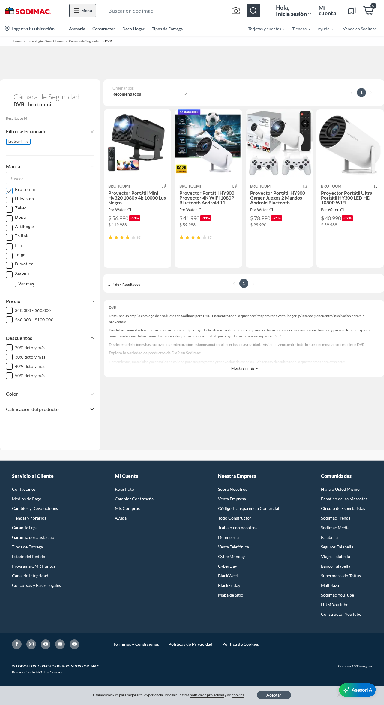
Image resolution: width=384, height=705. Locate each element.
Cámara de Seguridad (84, 41)
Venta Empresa (232, 498)
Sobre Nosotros (232, 489)
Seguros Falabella (337, 546)
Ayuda (121, 517)
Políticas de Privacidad (191, 644)
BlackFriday (229, 585)
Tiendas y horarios (29, 517)
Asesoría (77, 28)
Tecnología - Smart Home (45, 41)
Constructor (103, 28)
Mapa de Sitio (230, 594)
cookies (238, 695)
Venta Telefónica (233, 546)
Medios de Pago (26, 498)
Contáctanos (24, 489)
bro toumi (15, 141)
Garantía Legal (25, 527)
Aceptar (273, 694)
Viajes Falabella (335, 556)
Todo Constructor (234, 517)
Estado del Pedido (28, 556)
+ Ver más (24, 283)
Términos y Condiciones (136, 644)
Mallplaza (330, 585)
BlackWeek (228, 575)
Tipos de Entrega (167, 28)
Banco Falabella (335, 566)
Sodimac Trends (335, 517)
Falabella (329, 537)
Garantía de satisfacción (34, 537)
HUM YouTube (334, 604)
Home (17, 41)
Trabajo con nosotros (237, 527)
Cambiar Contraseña (134, 498)
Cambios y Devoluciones (35, 508)
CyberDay (227, 566)
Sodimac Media (335, 527)
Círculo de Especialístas (343, 508)
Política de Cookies (240, 644)
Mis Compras (127, 508)
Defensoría (228, 537)
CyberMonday (231, 556)
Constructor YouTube (341, 614)
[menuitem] (263, 28)
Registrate (124, 489)
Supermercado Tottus (341, 575)
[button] (180, 10)
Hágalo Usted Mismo (340, 489)
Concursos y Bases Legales (36, 585)
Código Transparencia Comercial (248, 508)
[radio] (110, 237)
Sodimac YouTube (337, 594)
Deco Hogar (133, 28)
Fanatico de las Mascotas (344, 498)
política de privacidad (207, 695)
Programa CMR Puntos (33, 566)
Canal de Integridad (30, 575)
